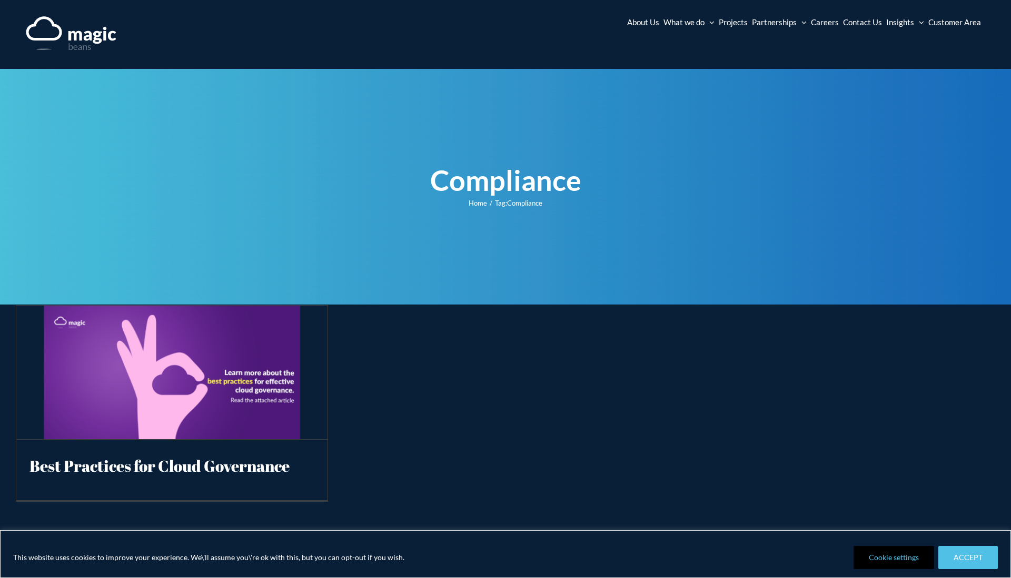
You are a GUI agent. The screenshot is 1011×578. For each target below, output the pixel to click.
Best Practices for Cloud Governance (159, 465)
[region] (505, 554)
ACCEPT (968, 557)
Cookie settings (894, 557)
